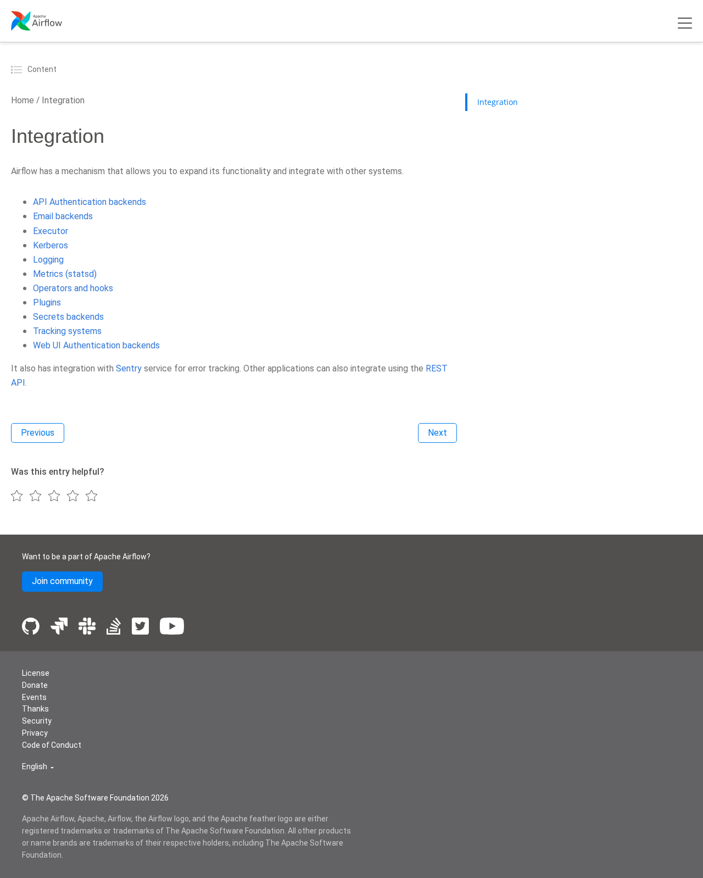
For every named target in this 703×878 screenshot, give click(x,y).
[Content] (18, 69)
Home (22, 100)
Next (437, 432)
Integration (62, 100)
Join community (62, 581)
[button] (38, 766)
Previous (37, 432)
